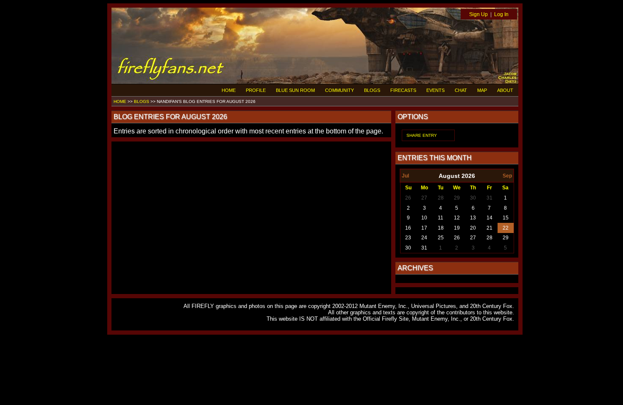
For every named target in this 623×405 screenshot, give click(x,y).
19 (457, 228)
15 (506, 218)
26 (408, 198)
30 (473, 198)
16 (408, 228)
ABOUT (505, 90)
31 (489, 198)
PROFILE (256, 90)
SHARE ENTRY (421, 135)
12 (457, 218)
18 (441, 228)
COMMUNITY (339, 90)
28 (441, 198)
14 (489, 218)
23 (408, 238)
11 (440, 218)
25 (441, 238)
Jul (405, 176)
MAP (482, 90)
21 (489, 228)
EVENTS (435, 90)
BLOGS (372, 90)
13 (473, 218)
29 (457, 198)
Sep (507, 176)
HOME (229, 90)
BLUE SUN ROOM (295, 90)
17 (424, 228)
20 (473, 228)
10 (424, 218)
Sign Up (478, 14)
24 (424, 238)
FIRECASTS (403, 90)
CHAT (461, 90)
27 (424, 198)
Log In (501, 14)
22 (506, 228)
